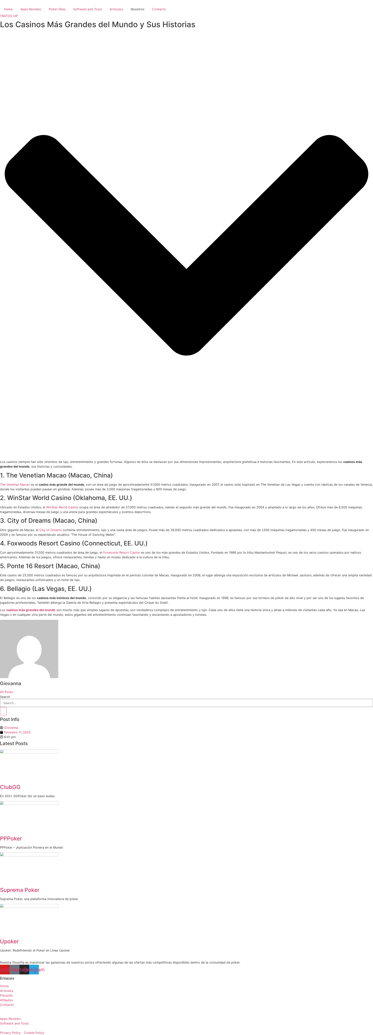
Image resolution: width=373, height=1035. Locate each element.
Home (8, 9)
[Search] (3, 711)
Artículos (116, 9)
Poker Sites (57, 9)
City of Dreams (50, 530)
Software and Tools (87, 9)
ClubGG (10, 787)
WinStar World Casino (62, 507)
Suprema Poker (19, 890)
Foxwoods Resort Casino (121, 552)
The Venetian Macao (15, 484)
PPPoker (11, 838)
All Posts (6, 692)
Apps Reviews (30, 9)
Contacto (159, 9)
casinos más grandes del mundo (30, 610)
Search (5, 696)
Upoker (9, 941)
